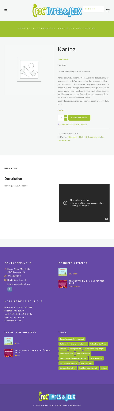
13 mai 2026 (73, 274)
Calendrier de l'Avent (98, 344)
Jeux (60, 28)
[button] (72, 124)
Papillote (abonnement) (88, 368)
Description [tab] (10, 168)
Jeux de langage (96, 358)
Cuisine (63, 349)
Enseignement (75, 349)
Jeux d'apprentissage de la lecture (73, 358)
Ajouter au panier (79, 118)
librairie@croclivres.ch (16, 280)
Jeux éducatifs (86, 363)
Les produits (43, 28)
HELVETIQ (82, 137)
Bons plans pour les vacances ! (72, 339)
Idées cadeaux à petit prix (94, 349)
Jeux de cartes (94, 137)
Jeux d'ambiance (83, 353)
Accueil (24, 28)
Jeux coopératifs (66, 353)
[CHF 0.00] (107, 11)
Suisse (104, 368)
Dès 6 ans (74, 28)
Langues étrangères (67, 368)
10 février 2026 (74, 286)
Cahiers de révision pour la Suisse (73, 344)
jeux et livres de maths (68, 363)
